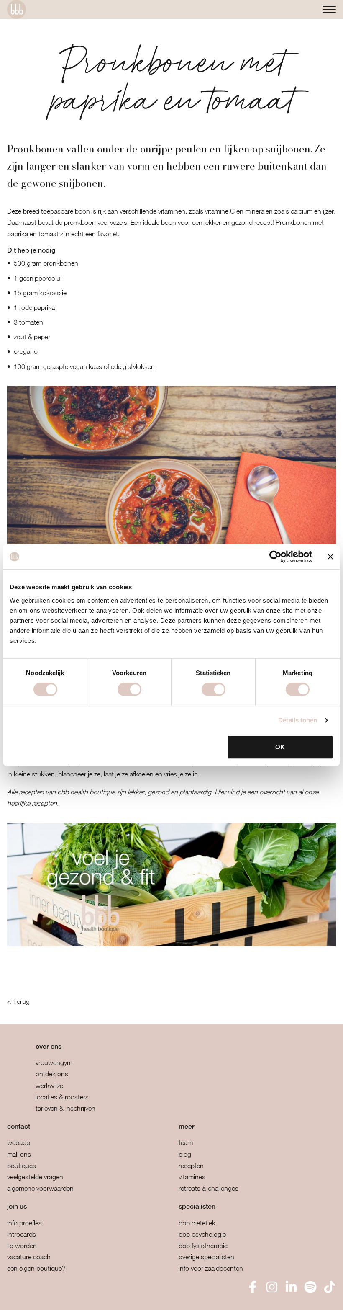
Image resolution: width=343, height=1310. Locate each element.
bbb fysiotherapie (203, 1245)
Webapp (18, 1142)
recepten (191, 1165)
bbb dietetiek (197, 1223)
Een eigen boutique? (36, 1268)
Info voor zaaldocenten (211, 1268)
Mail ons (19, 1154)
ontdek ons (52, 1074)
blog (185, 1154)
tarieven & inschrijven (65, 1108)
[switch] (129, 689)
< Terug (18, 1001)
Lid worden (22, 1245)
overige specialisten (206, 1257)
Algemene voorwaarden (40, 1188)
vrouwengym (54, 1062)
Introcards (21, 1234)
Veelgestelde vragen (35, 1177)
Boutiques (21, 1165)
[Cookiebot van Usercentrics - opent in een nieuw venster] (275, 556)
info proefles (24, 1223)
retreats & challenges (208, 1188)
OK (280, 746)
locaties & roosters (62, 1097)
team (186, 1142)
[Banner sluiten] (330, 557)
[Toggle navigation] (329, 9)
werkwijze (49, 1085)
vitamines (192, 1177)
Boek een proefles (50, 1298)
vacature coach (29, 1257)
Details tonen (297, 720)
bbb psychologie (202, 1234)
